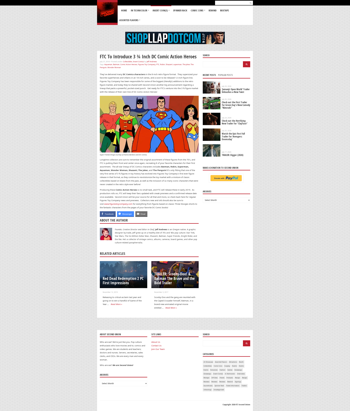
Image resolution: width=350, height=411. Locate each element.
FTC (157, 64)
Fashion (222, 370)
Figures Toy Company (146, 64)
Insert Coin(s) (160, 10)
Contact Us (156, 345)
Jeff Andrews (152, 61)
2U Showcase (208, 362)
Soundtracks (208, 386)
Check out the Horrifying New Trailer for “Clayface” (234, 122)
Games (230, 370)
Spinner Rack (180, 10)
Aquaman (108, 64)
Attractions (233, 362)
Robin (162, 64)
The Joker (186, 64)
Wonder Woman (114, 67)
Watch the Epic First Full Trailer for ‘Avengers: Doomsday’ (233, 136)
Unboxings (207, 390)
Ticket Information (232, 386)
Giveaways (238, 370)
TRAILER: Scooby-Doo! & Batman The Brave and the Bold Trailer (174, 278)
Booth (241, 362)
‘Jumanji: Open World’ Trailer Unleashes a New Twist (236, 91)
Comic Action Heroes (128, 64)
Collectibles (127, 61)
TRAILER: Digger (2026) (232, 155)
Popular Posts (225, 75)
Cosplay (227, 366)
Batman (116, 64)
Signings (238, 382)
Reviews (206, 382)
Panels (222, 378)
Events (234, 366)
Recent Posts (209, 75)
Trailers (244, 386)
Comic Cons (197, 10)
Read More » (116, 304)
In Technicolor (139, 10)
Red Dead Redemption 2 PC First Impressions (123, 281)
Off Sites (215, 378)
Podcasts (230, 378)
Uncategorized (219, 390)
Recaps (237, 378)
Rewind (213, 10)
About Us (155, 342)
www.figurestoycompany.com (118, 203)
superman (177, 64)
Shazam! (169, 64)
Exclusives (214, 370)
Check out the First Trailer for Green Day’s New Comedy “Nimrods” (236, 105)
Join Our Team (158, 349)
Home (124, 10)
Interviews (241, 374)
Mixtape (224, 10)
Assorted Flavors (128, 20)
